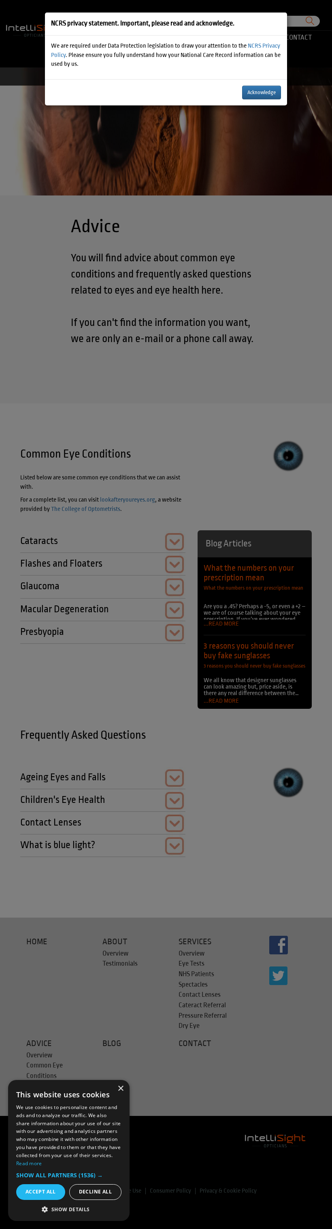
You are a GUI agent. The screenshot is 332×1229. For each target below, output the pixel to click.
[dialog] (69, 1150)
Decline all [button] (95, 1191)
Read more (29, 1163)
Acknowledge (261, 92)
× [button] (120, 1089)
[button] (68, 1175)
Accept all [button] (41, 1191)
